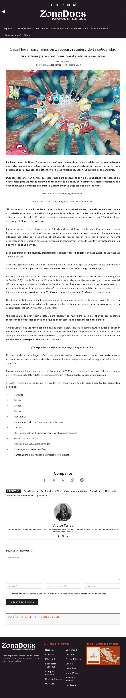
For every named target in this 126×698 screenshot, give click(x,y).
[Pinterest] (63, 480)
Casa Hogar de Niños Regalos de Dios (42, 491)
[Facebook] (51, 5)
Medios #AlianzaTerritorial (102, 644)
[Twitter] (57, 5)
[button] (120, 11)
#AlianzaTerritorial (57, 644)
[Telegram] (81, 480)
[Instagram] (63, 5)
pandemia (42, 495)
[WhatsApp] (72, 480)
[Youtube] (69, 5)
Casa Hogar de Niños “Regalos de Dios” (31, 229)
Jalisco (115, 491)
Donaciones (96, 491)
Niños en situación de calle (20, 495)
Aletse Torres (54, 65)
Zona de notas (62, 61)
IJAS (107, 491)
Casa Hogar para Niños (75, 491)
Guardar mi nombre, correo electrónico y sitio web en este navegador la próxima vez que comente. (58, 593)
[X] (53, 480)
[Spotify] (74, 5)
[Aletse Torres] (63, 512)
